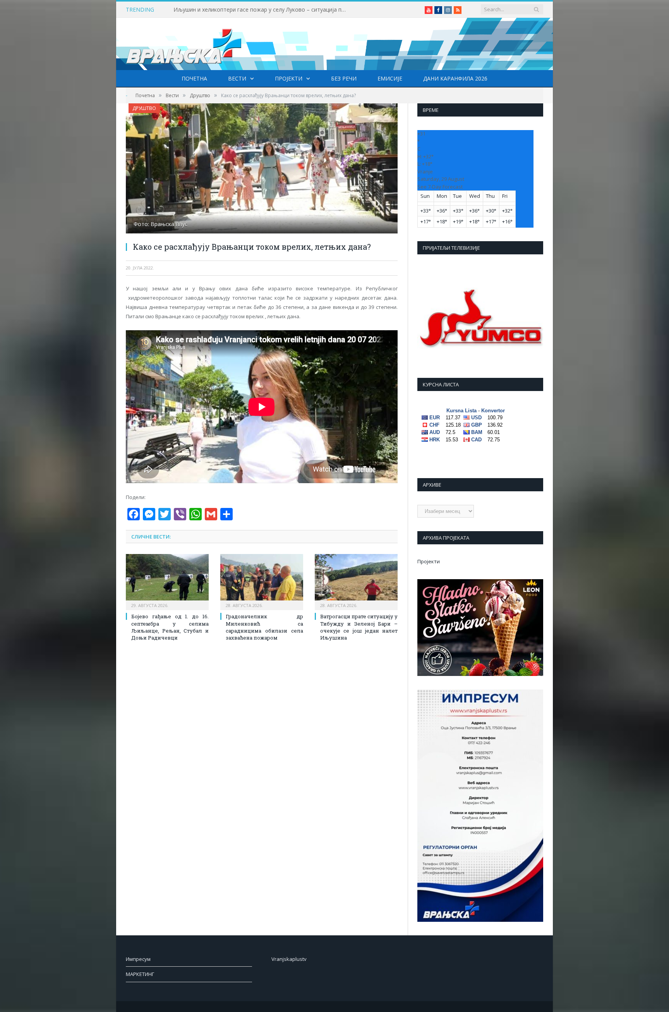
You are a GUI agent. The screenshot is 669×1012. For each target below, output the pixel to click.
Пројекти (288, 78)
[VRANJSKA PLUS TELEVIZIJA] (184, 44)
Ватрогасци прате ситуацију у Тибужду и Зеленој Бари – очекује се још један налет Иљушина (359, 627)
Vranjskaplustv (289, 958)
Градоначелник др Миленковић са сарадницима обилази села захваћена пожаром (264, 627)
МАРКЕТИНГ (140, 974)
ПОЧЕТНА (194, 78)
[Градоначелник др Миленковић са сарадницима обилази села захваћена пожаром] (261, 581)
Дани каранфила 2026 (455, 78)
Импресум (138, 958)
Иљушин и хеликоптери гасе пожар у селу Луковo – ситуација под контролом (262, 9)
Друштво (144, 108)
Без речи (344, 78)
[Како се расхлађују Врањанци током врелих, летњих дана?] (262, 169)
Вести (237, 78)
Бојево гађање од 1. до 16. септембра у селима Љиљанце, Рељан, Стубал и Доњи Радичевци (170, 627)
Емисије (389, 78)
